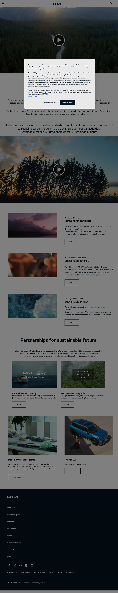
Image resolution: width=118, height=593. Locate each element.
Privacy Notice (32, 96)
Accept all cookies (67, 102)
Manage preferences (50, 102)
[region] (59, 84)
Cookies (45, 94)
